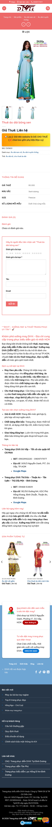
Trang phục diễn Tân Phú (17, 766)
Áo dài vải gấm (8, 581)
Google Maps (19, 471)
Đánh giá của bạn (13, 249)
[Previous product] (28, 24)
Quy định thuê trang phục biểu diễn (26, 814)
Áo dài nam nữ (29, 17)
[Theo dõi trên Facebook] (36, 672)
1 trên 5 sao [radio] (6, 253)
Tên (7, 279)
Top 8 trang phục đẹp (15, 700)
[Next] (46, 71)
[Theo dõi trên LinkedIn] (48, 672)
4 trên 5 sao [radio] (25, 253)
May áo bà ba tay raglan (17, 695)
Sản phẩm (18, 17)
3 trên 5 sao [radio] (17, 253)
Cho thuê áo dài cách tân (38, 581)
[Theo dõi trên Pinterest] (44, 672)
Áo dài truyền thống (30, 152)
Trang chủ (7, 17)
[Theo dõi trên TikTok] (40, 672)
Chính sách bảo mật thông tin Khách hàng (26, 812)
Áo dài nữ (9, 156)
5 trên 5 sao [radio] (36, 253)
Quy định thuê (12, 731)
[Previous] (6, 71)
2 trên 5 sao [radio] (11, 253)
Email (8, 291)
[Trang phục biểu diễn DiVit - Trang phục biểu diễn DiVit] (26, 8)
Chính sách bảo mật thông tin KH (21, 741)
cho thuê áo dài (20, 156)
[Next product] (23, 24)
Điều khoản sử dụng (14, 736)
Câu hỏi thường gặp (14, 726)
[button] (4, 8)
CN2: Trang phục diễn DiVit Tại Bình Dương (25, 761)
